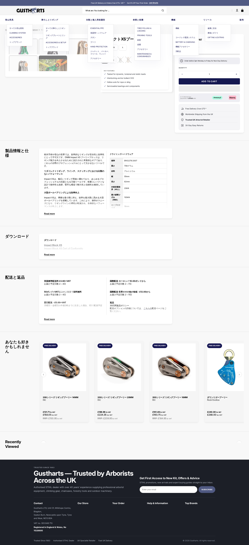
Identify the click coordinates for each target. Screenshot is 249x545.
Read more (49, 214)
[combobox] (124, 10)
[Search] (163, 10)
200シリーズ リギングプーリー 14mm (60, 397)
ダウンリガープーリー (217, 397)
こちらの (148, 308)
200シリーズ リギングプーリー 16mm (170, 397)
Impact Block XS (53, 245)
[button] (237, 10)
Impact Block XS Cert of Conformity (63, 248)
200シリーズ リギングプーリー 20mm (115, 397)
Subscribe (207, 490)
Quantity (183, 68)
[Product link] (64, 381)
